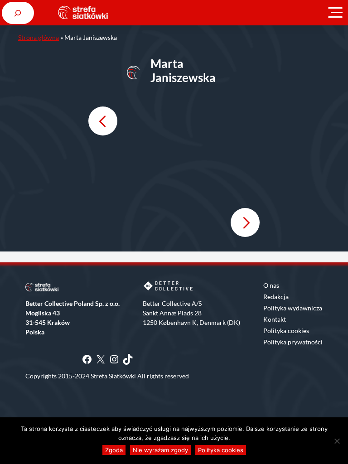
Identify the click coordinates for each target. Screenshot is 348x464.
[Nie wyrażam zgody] (336, 440)
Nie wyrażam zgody (160, 450)
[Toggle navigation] (335, 13)
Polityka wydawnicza (292, 308)
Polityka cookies (286, 330)
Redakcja (276, 296)
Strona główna (38, 37)
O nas (271, 285)
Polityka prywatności (293, 342)
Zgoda (114, 450)
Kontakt (274, 319)
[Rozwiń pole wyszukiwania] (18, 13)
